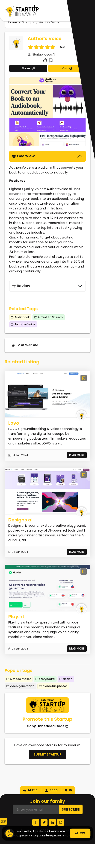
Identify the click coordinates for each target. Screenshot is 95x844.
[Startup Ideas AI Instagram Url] (60, 822)
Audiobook (22, 317)
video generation (21, 686)
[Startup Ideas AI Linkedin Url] (52, 822)
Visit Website (28, 345)
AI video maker (20, 679)
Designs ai (20, 520)
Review (23, 285)
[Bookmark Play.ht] (83, 571)
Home (12, 22)
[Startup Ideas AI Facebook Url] (35, 822)
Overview (26, 156)
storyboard (46, 679)
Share (25, 68)
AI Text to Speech (50, 317)
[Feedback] (3, 821)
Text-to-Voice (24, 324)
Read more (76, 455)
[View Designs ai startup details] (47, 490)
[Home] (21, 11)
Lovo (13, 423)
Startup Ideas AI (43, 54)
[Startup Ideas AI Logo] (91, 816)
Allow (80, 833)
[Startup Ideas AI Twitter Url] (44, 822)
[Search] (72, 11)
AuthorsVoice (20, 167)
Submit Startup (47, 754)
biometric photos (55, 686)
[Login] (78, 10)
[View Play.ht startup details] (47, 587)
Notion (67, 679)
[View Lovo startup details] (47, 394)
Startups (28, 22)
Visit (65, 68)
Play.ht (16, 616)
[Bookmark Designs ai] (83, 474)
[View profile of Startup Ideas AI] (81, 415)
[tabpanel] (47, 216)
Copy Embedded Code (46, 726)
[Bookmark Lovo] (83, 378)
